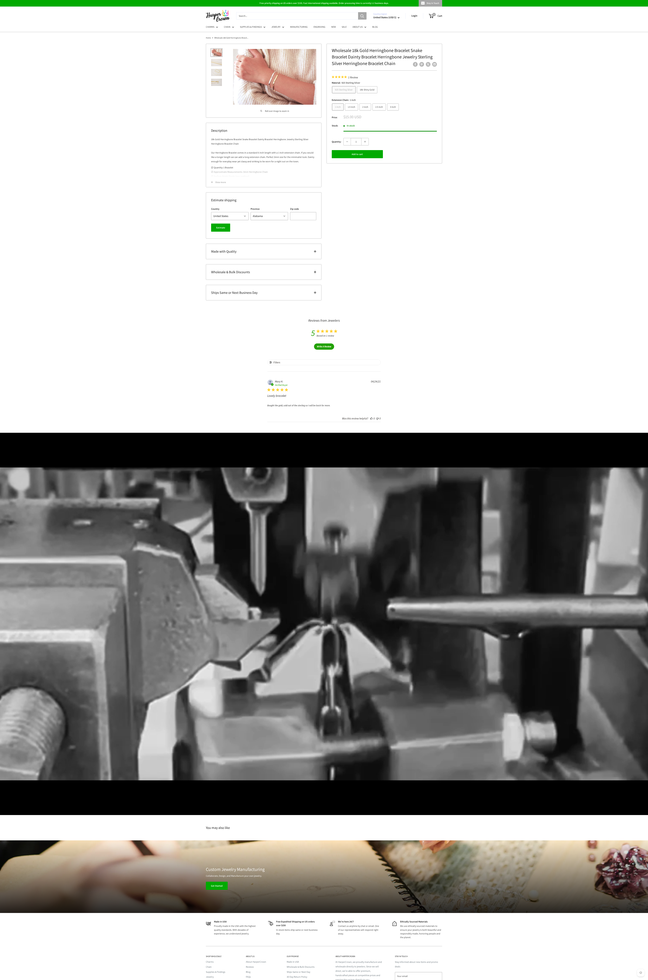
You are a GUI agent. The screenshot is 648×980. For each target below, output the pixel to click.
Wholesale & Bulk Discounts (301, 966)
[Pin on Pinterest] (421, 64)
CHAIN (227, 26)
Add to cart (357, 154)
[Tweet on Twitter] (428, 64)
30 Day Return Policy (297, 976)
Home (208, 37)
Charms (210, 961)
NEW (333, 26)
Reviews (250, 966)
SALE (344, 26)
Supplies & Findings (215, 971)
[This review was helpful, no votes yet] (371, 418)
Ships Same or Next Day (298, 971)
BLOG (375, 26)
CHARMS (210, 26)
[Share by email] (434, 64)
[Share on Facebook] (415, 64)
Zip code (294, 208)
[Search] (362, 16)
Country (215, 208)
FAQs (248, 976)
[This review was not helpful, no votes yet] (377, 418)
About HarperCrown (256, 961)
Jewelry (210, 976)
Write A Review (324, 346)
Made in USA (293, 961)
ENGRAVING (319, 26)
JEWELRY (275, 26)
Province (255, 208)
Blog (248, 971)
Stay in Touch (433, 3)
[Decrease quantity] (347, 141)
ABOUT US (358, 26)
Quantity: (336, 141)
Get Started (217, 885)
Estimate (220, 227)
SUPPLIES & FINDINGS (251, 26)
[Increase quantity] (365, 141)
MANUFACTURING (299, 26)
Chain (209, 966)
